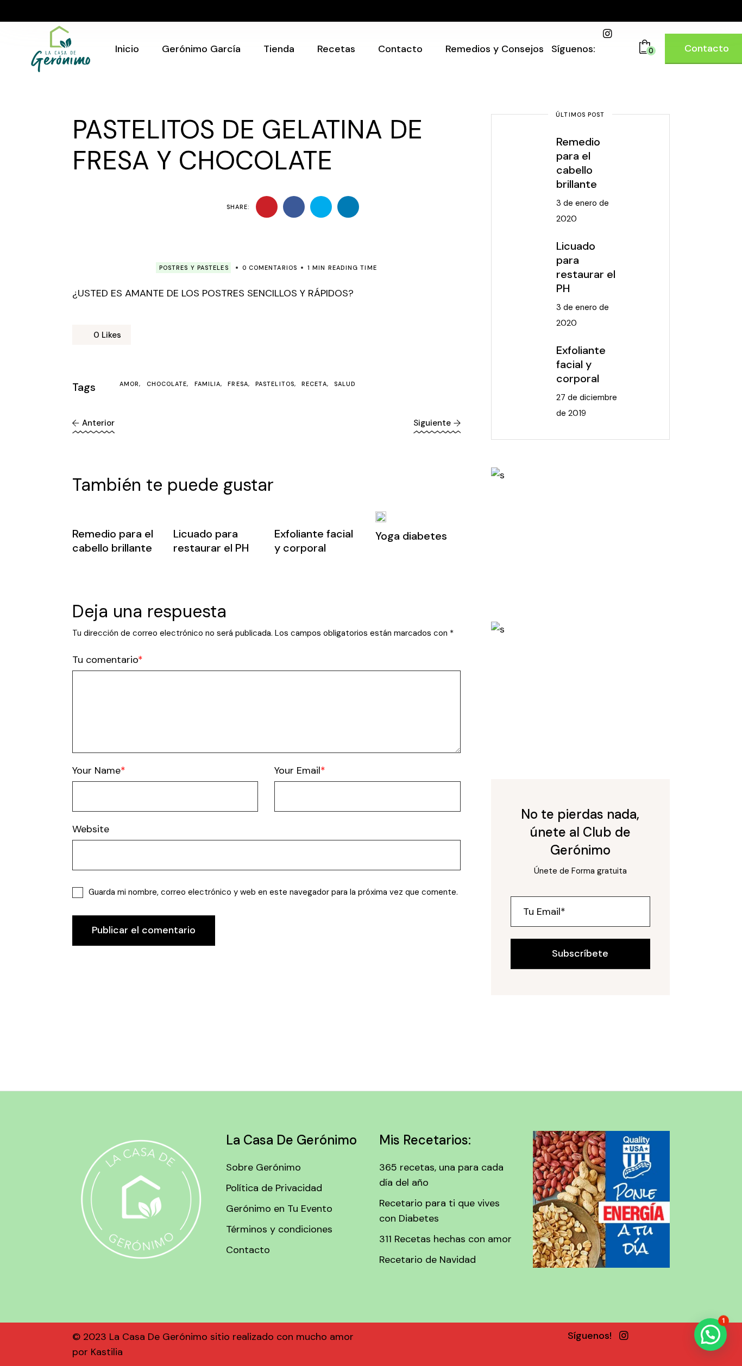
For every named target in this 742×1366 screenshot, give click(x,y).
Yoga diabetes (411, 536)
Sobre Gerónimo (263, 1167)
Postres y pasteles (194, 267)
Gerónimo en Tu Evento (279, 1208)
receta (314, 384)
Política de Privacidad (274, 1187)
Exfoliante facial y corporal (313, 541)
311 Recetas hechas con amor (445, 1238)
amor (129, 384)
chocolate (167, 384)
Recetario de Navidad (427, 1259)
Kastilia (105, 1351)
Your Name (96, 770)
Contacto (248, 1249)
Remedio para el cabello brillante (112, 541)
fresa (238, 384)
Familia (207, 384)
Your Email (297, 770)
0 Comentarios (269, 267)
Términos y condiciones (279, 1229)
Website (90, 829)
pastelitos (274, 384)
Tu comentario (105, 659)
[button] (710, 1334)
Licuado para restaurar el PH (211, 541)
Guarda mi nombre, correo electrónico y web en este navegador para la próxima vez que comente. (273, 892)
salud (345, 384)
